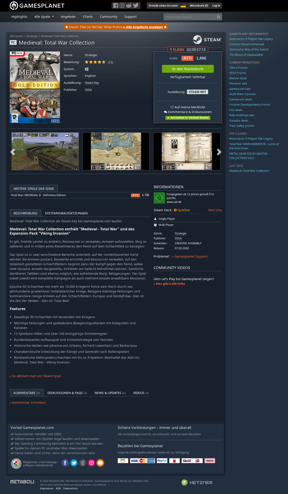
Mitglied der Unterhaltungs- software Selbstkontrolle (40, 463)
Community (108, 16)
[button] (183, 5)
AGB (58, 488)
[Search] (218, 16)
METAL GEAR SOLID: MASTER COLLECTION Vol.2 (248, 156)
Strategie (32, 36)
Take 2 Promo (238, 68)
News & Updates (110, 393)
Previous (12, 151)
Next (219, 151)
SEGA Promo (237, 73)
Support (130, 16)
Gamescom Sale (239, 89)
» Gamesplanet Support (190, 256)
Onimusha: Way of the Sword (248, 49)
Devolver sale (238, 83)
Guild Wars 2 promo (242, 94)
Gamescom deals (240, 99)
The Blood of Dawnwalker (246, 55)
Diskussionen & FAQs (67, 393)
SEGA (88, 90)
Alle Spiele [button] (42, 16)
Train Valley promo (241, 126)
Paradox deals (238, 120)
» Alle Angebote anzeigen (143, 27)
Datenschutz (70, 488)
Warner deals (238, 78)
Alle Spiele (16, 36)
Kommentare (27, 393)
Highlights (19, 16)
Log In (216, 5)
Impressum (46, 488)
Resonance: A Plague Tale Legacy (251, 39)
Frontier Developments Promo (249, 104)
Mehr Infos (215, 210)
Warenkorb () (199, 5)
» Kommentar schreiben (28, 402)
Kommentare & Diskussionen (189, 112)
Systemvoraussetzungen (66, 213)
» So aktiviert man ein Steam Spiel (35, 376)
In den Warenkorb (187, 68)
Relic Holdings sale (241, 115)
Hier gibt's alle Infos (170, 284)
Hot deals (235, 110)
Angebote (68, 16)
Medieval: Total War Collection (60, 36)
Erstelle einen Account (163, 5)
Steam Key (92, 83)
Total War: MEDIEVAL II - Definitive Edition (38, 195)
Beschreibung (25, 213)
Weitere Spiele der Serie (34, 188)
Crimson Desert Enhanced (246, 44)
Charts (88, 16)
